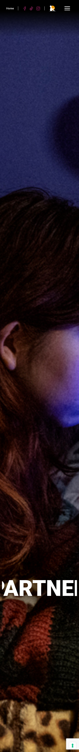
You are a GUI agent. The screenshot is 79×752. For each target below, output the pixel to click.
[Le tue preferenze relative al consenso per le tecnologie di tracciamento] (72, 745)
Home (10, 8)
